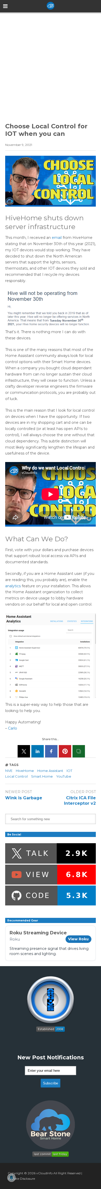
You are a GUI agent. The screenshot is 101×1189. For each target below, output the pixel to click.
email (57, 237)
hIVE (8, 771)
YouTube (63, 776)
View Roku (78, 939)
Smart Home (42, 776)
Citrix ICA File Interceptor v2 (80, 800)
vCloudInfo (44, 1173)
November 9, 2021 (18, 145)
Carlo (12, 728)
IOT (69, 771)
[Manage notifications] (11, 1178)
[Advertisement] (50, 63)
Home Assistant (50, 771)
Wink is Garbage (23, 797)
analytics (13, 586)
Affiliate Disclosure (21, 1178)
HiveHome (25, 771)
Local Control (16, 776)
